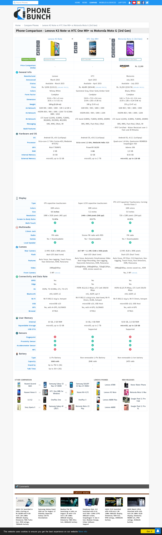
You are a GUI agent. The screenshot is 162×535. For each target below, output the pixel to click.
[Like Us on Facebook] (143, 3)
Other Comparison (23, 380)
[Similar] (57, 273)
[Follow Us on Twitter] (147, 3)
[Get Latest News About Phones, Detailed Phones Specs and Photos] (19, 13)
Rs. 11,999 (138, 66)
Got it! (149, 531)
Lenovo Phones (101, 380)
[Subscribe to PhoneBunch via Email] (139, 3)
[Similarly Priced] (62, 87)
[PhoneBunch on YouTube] (134, 3)
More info (83, 531)
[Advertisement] (106, 13)
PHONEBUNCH (38, 13)
